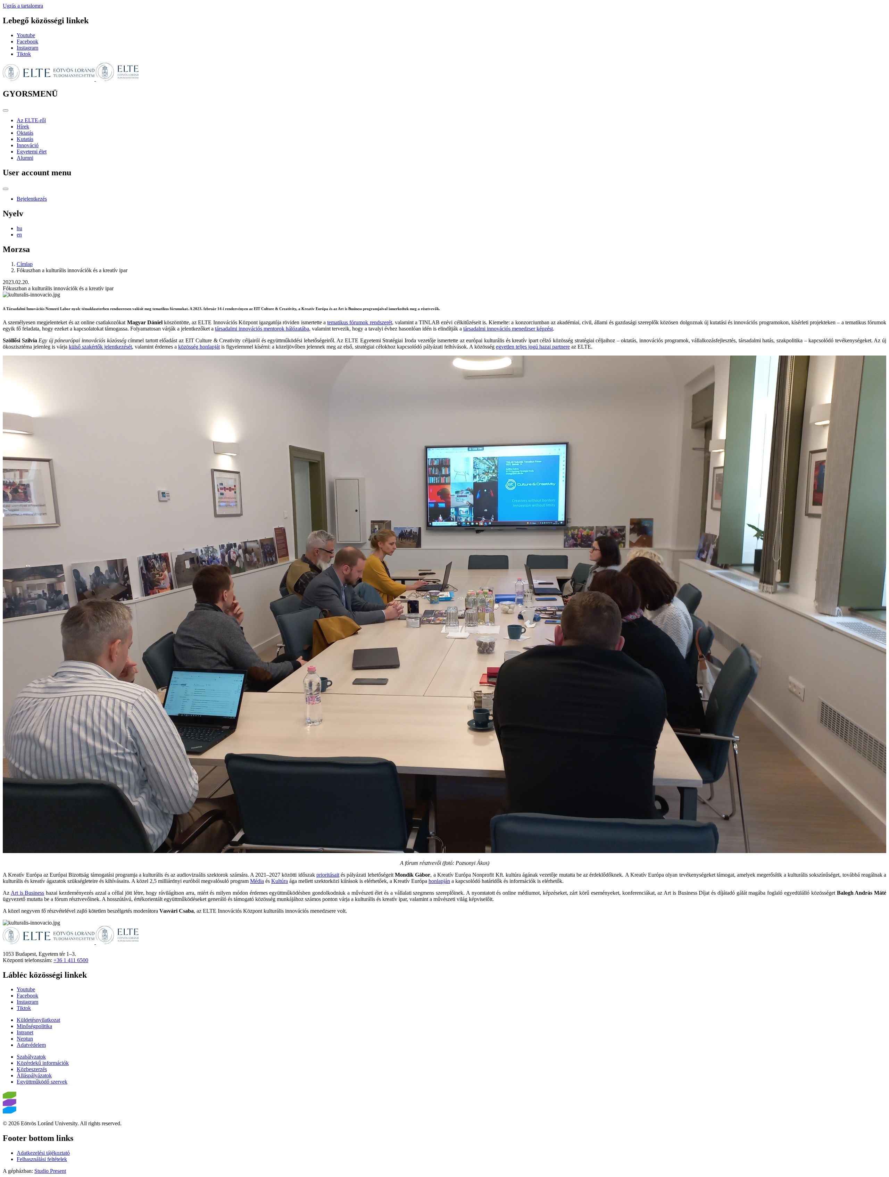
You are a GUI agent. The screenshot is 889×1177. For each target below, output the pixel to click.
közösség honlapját (199, 347)
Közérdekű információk (43, 1063)
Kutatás (25, 139)
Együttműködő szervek (42, 1082)
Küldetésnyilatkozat (38, 1020)
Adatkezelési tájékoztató (43, 1153)
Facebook (27, 41)
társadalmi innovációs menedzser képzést (508, 329)
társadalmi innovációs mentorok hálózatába (262, 329)
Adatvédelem (31, 1045)
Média (257, 881)
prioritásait (327, 875)
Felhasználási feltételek (42, 1159)
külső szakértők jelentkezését (100, 347)
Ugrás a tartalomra (23, 6)
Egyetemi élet (32, 152)
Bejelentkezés (32, 199)
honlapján (439, 881)
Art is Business (27, 893)
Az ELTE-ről (31, 120)
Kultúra (279, 881)
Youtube (26, 35)
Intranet (25, 1032)
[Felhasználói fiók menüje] (5, 189)
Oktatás (25, 133)
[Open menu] (5, 110)
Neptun (25, 1039)
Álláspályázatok (34, 1075)
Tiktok (24, 54)
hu (19, 228)
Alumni (25, 158)
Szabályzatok (31, 1057)
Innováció (28, 145)
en (19, 234)
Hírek (23, 127)
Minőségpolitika (34, 1026)
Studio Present (50, 1171)
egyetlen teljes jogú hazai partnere (533, 347)
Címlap (25, 264)
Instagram (27, 48)
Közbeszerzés (32, 1069)
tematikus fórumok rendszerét (359, 322)
